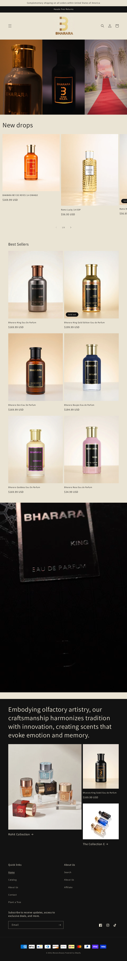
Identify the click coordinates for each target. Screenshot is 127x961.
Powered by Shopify (73, 953)
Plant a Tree (14, 902)
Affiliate (68, 887)
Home (11, 872)
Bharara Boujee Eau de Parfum (79, 405)
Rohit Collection (19, 834)
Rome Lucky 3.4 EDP (71, 209)
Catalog (12, 879)
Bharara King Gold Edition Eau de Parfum (84, 322)
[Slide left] (56, 227)
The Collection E (94, 844)
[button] (10, 26)
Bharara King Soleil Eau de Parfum (100, 792)
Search (67, 872)
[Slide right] (70, 227)
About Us (13, 887)
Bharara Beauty (59, 953)
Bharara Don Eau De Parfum (22, 405)
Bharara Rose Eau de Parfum (78, 487)
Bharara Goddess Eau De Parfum (24, 487)
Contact (12, 894)
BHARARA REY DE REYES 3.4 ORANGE (20, 195)
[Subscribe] (59, 925)
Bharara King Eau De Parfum (22, 322)
